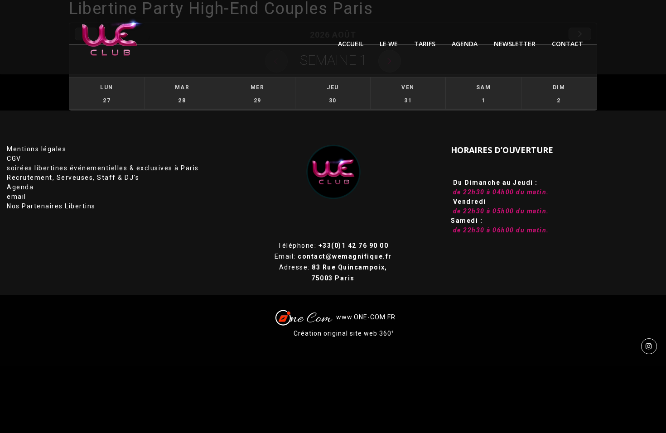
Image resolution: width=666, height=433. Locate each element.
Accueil (350, 43)
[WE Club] (116, 37)
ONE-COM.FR (375, 317)
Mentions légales (36, 149)
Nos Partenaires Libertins (51, 206)
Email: (333, 256)
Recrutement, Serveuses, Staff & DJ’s (73, 177)
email (16, 196)
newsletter (515, 43)
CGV (14, 158)
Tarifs (424, 43)
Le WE (389, 43)
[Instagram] (649, 346)
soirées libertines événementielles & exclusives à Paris (103, 168)
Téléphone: (333, 245)
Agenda (20, 187)
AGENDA (465, 43)
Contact (567, 43)
